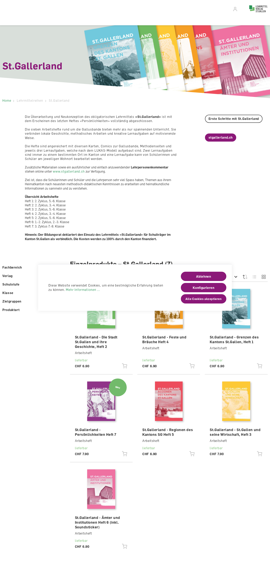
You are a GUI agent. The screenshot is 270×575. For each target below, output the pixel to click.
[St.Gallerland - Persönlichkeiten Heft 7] (101, 401)
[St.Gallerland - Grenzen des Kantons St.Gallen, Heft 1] (236, 308)
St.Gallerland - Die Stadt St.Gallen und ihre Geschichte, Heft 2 (96, 342)
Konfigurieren (203, 288)
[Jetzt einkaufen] (125, 366)
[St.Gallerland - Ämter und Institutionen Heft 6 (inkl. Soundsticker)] (101, 489)
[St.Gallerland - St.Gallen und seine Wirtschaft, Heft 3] (236, 401)
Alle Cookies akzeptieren (203, 299)
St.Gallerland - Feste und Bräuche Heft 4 (164, 339)
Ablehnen (203, 276)
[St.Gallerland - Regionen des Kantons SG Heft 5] (169, 401)
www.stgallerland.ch (69, 171)
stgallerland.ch (221, 137)
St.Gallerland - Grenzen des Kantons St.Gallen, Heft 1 (234, 339)
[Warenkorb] (242, 8)
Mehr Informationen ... (83, 290)
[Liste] (254, 276)
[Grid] (263, 276)
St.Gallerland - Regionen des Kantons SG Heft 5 (167, 432)
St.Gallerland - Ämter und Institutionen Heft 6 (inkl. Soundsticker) (97, 522)
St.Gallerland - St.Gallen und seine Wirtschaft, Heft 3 (235, 432)
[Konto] (235, 9)
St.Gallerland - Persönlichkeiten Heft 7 (95, 432)
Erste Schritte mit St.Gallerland (234, 119)
